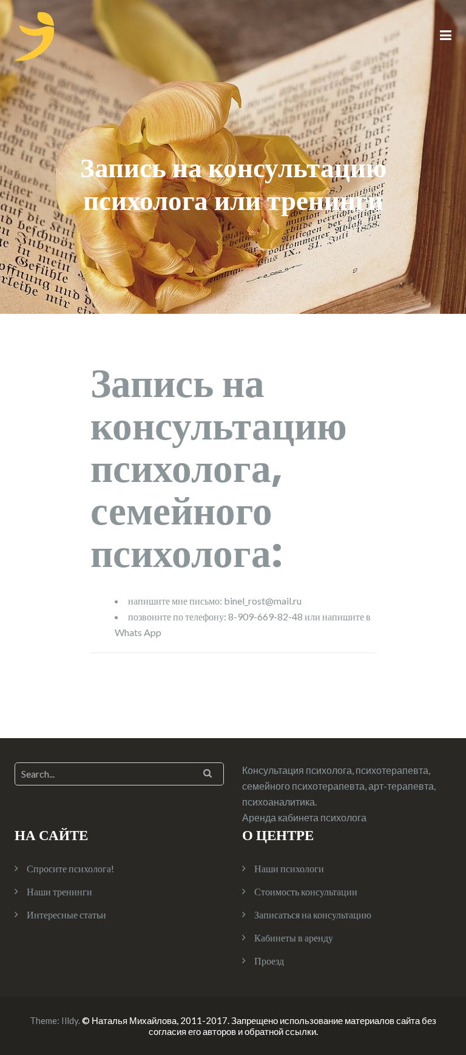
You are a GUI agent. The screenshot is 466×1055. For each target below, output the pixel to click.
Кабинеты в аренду (293, 937)
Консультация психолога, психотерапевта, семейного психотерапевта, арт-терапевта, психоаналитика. (339, 785)
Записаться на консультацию (312, 914)
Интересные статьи (66, 914)
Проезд (269, 960)
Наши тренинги (59, 891)
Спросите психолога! (70, 868)
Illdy (69, 1020)
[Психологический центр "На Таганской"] (34, 35)
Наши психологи (289, 868)
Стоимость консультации (305, 891)
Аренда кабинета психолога (304, 817)
